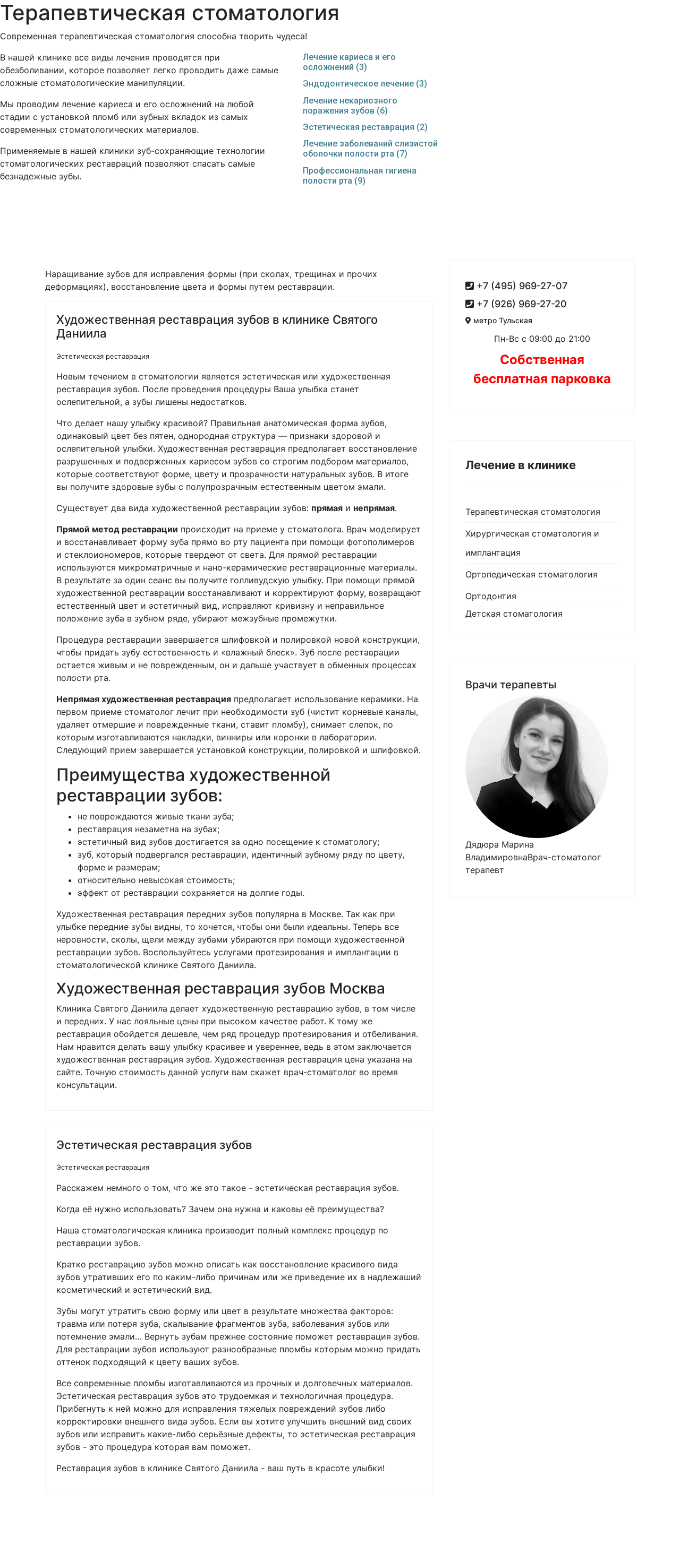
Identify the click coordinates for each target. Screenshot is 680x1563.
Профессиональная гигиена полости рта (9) (359, 176)
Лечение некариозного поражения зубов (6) (350, 106)
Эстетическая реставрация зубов (154, 1145)
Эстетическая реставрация (102, 356)
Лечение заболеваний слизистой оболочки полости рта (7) (370, 149)
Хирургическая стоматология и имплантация (532, 543)
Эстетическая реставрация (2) (365, 127)
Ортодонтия (490, 596)
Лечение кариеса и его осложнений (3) (349, 62)
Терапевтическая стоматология (532, 511)
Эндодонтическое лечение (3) (365, 84)
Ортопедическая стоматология (531, 574)
